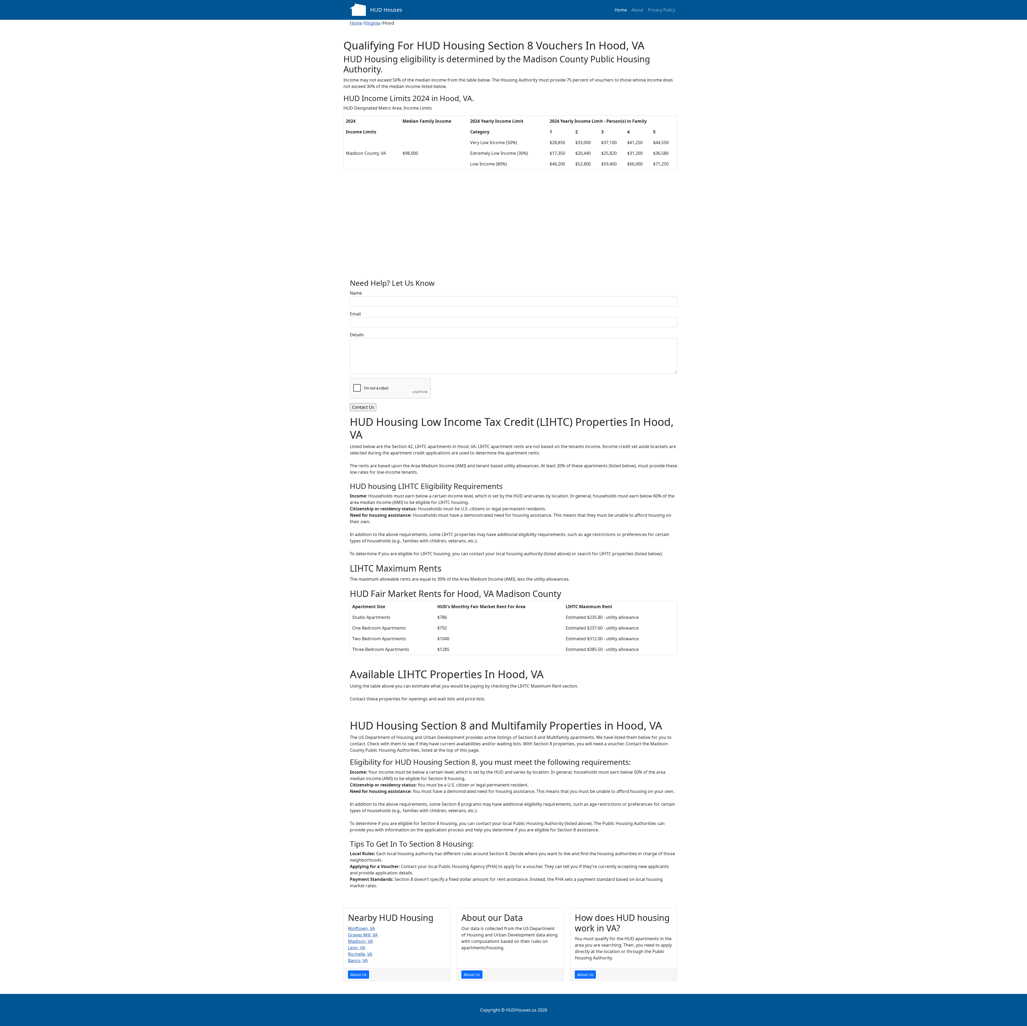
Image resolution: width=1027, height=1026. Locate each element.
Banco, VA (358, 960)
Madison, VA (360, 941)
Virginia (372, 23)
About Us (358, 974)
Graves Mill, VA (363, 935)
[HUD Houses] (358, 9)
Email (355, 314)
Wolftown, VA (361, 928)
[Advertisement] (513, 228)
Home (621, 10)
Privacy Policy (661, 10)
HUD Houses (386, 9)
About (637, 10)
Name (356, 293)
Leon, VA (356, 948)
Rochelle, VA (360, 954)
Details (357, 335)
